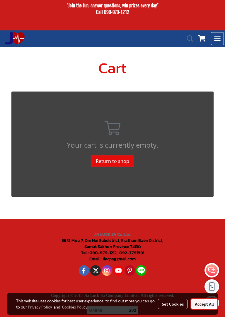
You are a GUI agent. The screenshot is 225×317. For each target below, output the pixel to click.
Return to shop (112, 161)
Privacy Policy (40, 306)
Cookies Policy (74, 306)
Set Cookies (173, 303)
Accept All (204, 303)
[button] (188, 38)
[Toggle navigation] (217, 38)
